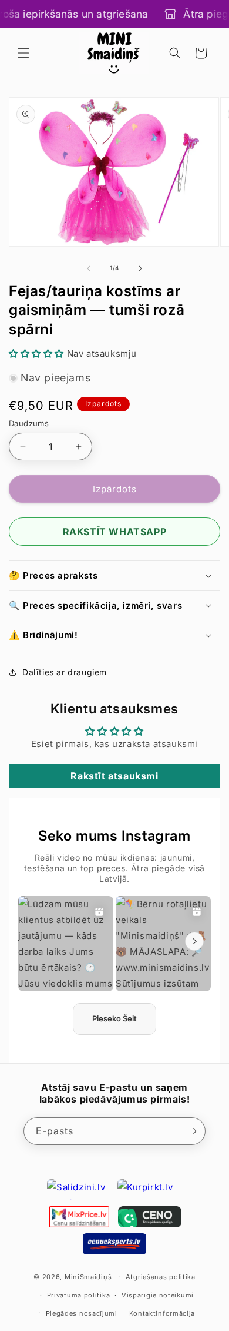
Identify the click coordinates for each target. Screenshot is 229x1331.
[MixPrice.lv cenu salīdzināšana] (79, 1216)
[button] (23, 53)
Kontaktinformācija (162, 1313)
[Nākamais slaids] (140, 268)
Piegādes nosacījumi (81, 1313)
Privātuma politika (78, 1295)
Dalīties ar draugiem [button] (64, 672)
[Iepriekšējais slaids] (89, 268)
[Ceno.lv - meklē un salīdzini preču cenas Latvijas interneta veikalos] (149, 1216)
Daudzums (29, 423)
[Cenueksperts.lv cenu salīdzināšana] (114, 1243)
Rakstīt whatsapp (115, 531)
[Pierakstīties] (192, 1131)
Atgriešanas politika (161, 1277)
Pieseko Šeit (114, 1018)
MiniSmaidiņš (88, 1277)
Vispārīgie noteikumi (158, 1295)
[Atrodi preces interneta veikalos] (149, 1189)
